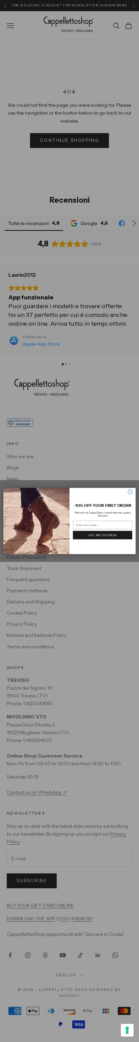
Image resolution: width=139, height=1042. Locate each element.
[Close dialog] (130, 492)
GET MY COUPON (102, 535)
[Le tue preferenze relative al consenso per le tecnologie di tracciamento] (127, 1030)
